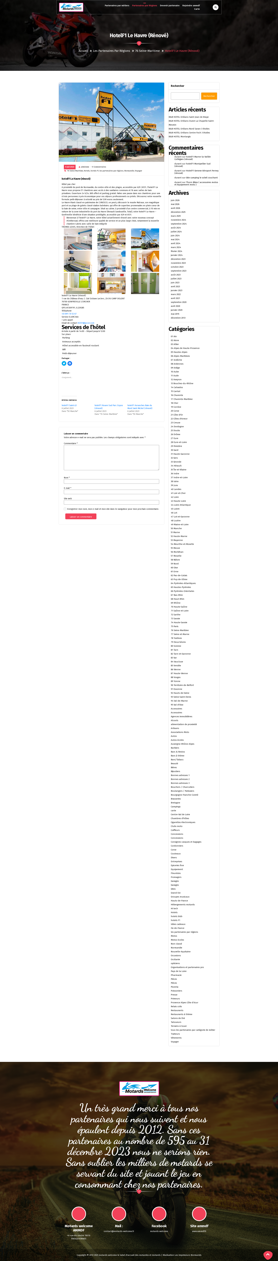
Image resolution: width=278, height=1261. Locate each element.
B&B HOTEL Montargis (180, 136)
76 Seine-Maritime (147, 51)
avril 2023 (175, 286)
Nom (67, 477)
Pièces (174, 979)
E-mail (67, 488)
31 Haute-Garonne (180, 454)
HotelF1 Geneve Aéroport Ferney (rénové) (196, 171)
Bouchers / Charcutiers (182, 787)
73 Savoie (175, 618)
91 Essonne (176, 689)
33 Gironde (176, 461)
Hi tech (174, 908)
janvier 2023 (176, 290)
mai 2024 (175, 239)
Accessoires (176, 708)
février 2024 (176, 251)
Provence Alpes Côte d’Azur (184, 1002)
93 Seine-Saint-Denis (181, 697)
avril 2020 (175, 306)
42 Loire (175, 497)
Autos (174, 736)
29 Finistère (176, 446)
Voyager (138, 171)
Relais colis (176, 1006)
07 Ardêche (176, 360)
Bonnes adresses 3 (180, 783)
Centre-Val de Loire (180, 814)
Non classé (176, 943)
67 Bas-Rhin (177, 595)
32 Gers (174, 458)
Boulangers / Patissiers (182, 791)
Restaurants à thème (181, 1014)
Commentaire (71, 443)
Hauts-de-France (179, 900)
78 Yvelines (176, 638)
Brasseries (176, 798)
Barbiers (175, 748)
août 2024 (176, 227)
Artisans (175, 728)
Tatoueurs (176, 1022)
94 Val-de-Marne (179, 701)
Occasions (176, 955)
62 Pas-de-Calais (179, 575)
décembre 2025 (178, 212)
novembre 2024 (178, 220)
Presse (174, 994)
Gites (173, 889)
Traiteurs (175, 1034)
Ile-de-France (177, 928)
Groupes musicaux (180, 896)
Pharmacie (176, 975)
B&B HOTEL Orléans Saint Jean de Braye (189, 117)
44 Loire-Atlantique (181, 505)
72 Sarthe (175, 614)
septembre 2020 (178, 302)
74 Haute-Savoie (179, 622)
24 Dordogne (177, 426)
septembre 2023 (178, 270)
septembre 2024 (179, 223)
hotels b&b (176, 916)
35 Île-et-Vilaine (178, 469)
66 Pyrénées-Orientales (182, 591)
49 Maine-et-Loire (180, 524)
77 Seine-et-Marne (180, 634)
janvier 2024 (177, 255)
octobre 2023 (177, 267)
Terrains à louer (179, 1026)
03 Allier (175, 344)
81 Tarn (174, 650)
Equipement (177, 869)
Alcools (174, 720)
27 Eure (174, 438)
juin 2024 (175, 235)
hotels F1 (95, 171)
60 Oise (174, 567)
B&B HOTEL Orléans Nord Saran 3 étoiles (189, 128)
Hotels (87, 171)
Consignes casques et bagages (186, 842)
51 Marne (175, 532)
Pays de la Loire (178, 971)
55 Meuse (175, 548)
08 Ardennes (177, 364)
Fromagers (176, 877)
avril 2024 (175, 243)
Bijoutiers (175, 771)
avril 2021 (175, 298)
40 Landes (176, 489)
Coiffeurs (175, 830)
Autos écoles (177, 740)
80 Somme (176, 646)
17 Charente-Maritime (182, 399)
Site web (68, 498)
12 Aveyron (176, 379)
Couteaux (176, 853)
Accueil (83, 51)
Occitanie (175, 959)
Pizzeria (174, 987)
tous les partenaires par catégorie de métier (193, 1030)
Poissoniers (176, 990)
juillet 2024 (176, 231)
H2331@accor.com (86, 323)
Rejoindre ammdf (191, 5)
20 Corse (175, 411)
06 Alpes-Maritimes (180, 356)
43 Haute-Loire (178, 501)
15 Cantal (175, 391)
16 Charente (177, 395)
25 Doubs (175, 430)
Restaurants (177, 1010)
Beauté (174, 763)
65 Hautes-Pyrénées (181, 587)
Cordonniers (177, 845)
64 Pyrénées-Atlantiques (183, 583)
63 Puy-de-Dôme (179, 579)
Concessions (177, 834)
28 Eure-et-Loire (179, 442)
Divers (174, 857)
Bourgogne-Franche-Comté (184, 795)
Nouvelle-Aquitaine (181, 951)
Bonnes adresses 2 (180, 779)
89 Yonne (175, 681)
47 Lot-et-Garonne (180, 516)
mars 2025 (176, 216)
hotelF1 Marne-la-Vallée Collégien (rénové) (192, 158)
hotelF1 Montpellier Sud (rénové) (192, 164)
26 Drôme (175, 434)
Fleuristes (176, 873)
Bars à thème (177, 755)
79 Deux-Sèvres (178, 642)
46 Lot (174, 512)
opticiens (175, 963)
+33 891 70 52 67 (69, 314)
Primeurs (175, 998)
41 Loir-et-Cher (178, 493)
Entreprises (176, 861)
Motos (174, 936)
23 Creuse (175, 422)
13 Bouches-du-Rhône (182, 383)
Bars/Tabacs (177, 759)
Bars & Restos (178, 751)
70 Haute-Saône (179, 606)
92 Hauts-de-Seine (180, 693)
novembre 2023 (178, 263)
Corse (173, 849)
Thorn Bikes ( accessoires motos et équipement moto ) (196, 183)
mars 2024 (176, 247)
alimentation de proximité (184, 724)
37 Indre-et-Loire (179, 477)
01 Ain (174, 336)
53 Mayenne (177, 540)
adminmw (85, 167)
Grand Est (176, 893)
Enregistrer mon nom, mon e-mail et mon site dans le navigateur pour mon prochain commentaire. (113, 509)
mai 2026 (175, 204)
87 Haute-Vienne (179, 673)
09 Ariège (175, 367)
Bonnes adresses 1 (180, 775)
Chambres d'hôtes (180, 818)
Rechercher (177, 86)
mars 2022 (176, 294)
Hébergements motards (183, 904)
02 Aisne (175, 340)
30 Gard (174, 450)
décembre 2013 (178, 318)
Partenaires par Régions (144, 5)
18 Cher (174, 403)
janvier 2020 (176, 310)
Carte (197, 9)
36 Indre (175, 473)
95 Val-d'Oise (177, 704)
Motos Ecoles (177, 940)
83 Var (174, 657)
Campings (176, 806)
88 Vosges (176, 677)
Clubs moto (176, 826)
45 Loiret (175, 509)
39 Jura (174, 485)
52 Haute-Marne (179, 536)
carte (173, 810)
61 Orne (174, 571)
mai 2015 (175, 314)
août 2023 (176, 274)
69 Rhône (175, 603)
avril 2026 (175, 208)
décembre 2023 (178, 259)
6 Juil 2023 (69, 167)
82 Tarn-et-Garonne (181, 653)
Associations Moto (180, 732)
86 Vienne (176, 669)
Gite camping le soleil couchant (202, 177)
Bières (174, 767)
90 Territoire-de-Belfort (182, 685)
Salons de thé (178, 1018)
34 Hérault (176, 465)
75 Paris (174, 626)
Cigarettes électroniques (183, 822)
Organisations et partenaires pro (187, 967)
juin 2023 (175, 282)
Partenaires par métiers (117, 5)
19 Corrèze (176, 407)
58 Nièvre (175, 559)
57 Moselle (176, 556)
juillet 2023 (176, 278)
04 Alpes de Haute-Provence (185, 348)
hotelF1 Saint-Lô (69, 405)
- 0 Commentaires (98, 167)
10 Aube (175, 371)
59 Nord (175, 563)
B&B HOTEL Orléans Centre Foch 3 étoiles (189, 132)
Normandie (129, 171)
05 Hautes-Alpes (179, 352)
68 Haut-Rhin (177, 599)
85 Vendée (176, 665)
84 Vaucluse (177, 661)
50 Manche (176, 528)
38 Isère (175, 481)
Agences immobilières (181, 716)
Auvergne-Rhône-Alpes (182, 744)
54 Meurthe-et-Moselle (182, 544)
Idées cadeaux (178, 924)
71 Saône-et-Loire (180, 610)
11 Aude (175, 375)
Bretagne (175, 802)
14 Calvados (177, 387)
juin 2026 (175, 200)
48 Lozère (176, 520)
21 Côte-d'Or (177, 414)
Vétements (176, 1037)
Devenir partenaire (170, 5)
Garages (175, 881)
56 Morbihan (177, 552)
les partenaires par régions (111, 51)
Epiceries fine (177, 865)
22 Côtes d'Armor (179, 418)
